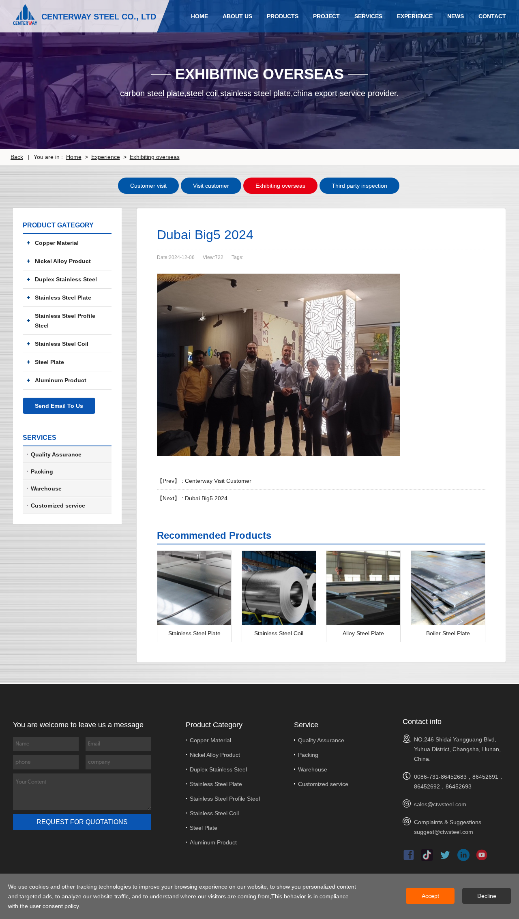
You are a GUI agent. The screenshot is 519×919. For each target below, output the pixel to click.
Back (17, 157)
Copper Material (57, 243)
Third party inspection (359, 185)
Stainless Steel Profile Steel (65, 321)
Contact (492, 16)
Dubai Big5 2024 (206, 498)
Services (368, 16)
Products (282, 16)
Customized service (323, 784)
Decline (486, 896)
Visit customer (211, 185)
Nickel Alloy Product (63, 261)
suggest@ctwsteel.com (443, 832)
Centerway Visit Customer (218, 481)
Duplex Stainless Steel (66, 279)
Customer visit (148, 185)
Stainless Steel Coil (61, 344)
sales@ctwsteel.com (440, 804)
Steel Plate (49, 362)
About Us (237, 16)
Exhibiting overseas (155, 157)
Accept (430, 896)
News (455, 16)
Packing (308, 755)
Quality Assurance (321, 740)
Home (199, 16)
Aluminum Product (60, 380)
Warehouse (312, 769)
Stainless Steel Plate (63, 297)
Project (326, 16)
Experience (415, 16)
